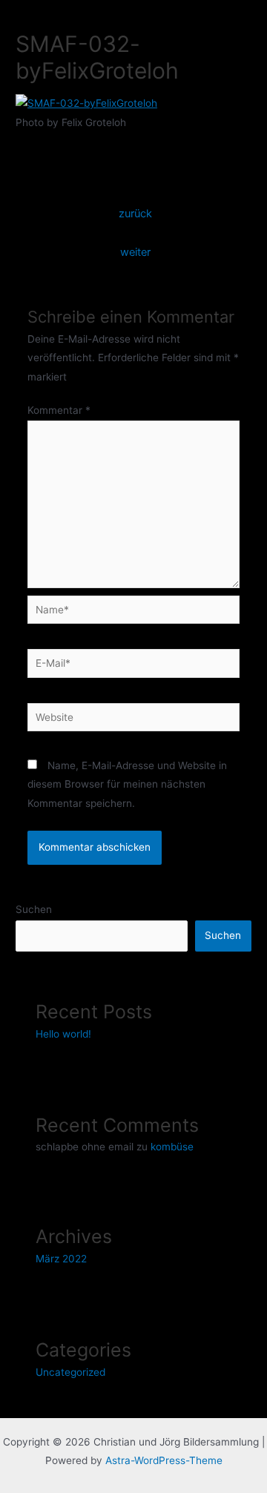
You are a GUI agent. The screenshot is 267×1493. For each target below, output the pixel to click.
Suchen (34, 909)
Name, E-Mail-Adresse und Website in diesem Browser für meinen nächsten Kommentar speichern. (127, 784)
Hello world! (63, 1034)
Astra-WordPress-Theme (163, 1460)
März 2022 (61, 1259)
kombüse (172, 1147)
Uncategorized (70, 1372)
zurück (135, 213)
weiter (135, 252)
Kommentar (58, 410)
